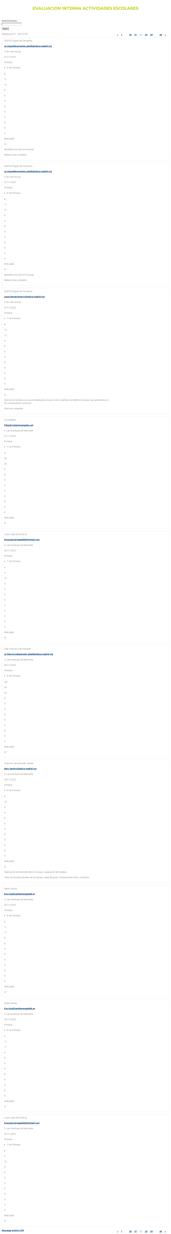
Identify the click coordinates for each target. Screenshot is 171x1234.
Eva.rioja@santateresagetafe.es (19, 894)
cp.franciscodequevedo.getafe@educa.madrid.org (28, 654)
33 (146, 34)
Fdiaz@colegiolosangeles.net (18, 425)
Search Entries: (9, 20)
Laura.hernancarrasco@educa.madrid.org (24, 296)
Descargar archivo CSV (13, 1230)
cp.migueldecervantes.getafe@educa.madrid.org (28, 46)
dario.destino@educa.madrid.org (20, 768)
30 (130, 34)
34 (151, 34)
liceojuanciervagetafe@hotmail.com (22, 539)
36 (160, 34)
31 (135, 34)
